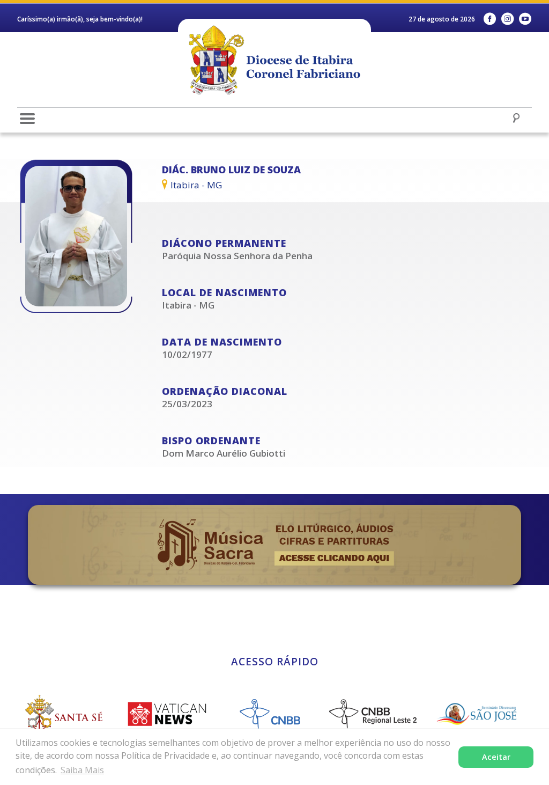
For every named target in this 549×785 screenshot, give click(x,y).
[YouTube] (525, 19)
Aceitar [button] (496, 757)
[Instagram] (507, 19)
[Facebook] (489, 19)
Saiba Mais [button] (82, 770)
